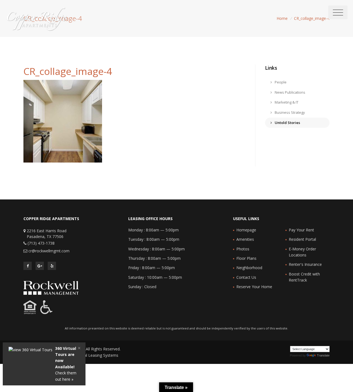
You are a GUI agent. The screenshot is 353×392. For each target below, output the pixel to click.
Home (282, 18)
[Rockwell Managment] (51, 287)
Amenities (245, 239)
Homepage (246, 230)
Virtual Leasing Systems (97, 355)
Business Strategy (289, 112)
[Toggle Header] (337, 12)
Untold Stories (287, 122)
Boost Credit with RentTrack (304, 277)
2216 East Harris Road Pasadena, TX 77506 (46, 233)
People (280, 82)
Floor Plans (246, 258)
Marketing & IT (286, 102)
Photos (242, 249)
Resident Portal (302, 239)
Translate (323, 355)
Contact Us (246, 277)
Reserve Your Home (254, 286)
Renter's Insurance (305, 264)
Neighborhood (249, 267)
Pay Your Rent (301, 230)
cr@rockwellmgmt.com (48, 250)
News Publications (289, 92)
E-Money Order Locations (302, 252)
